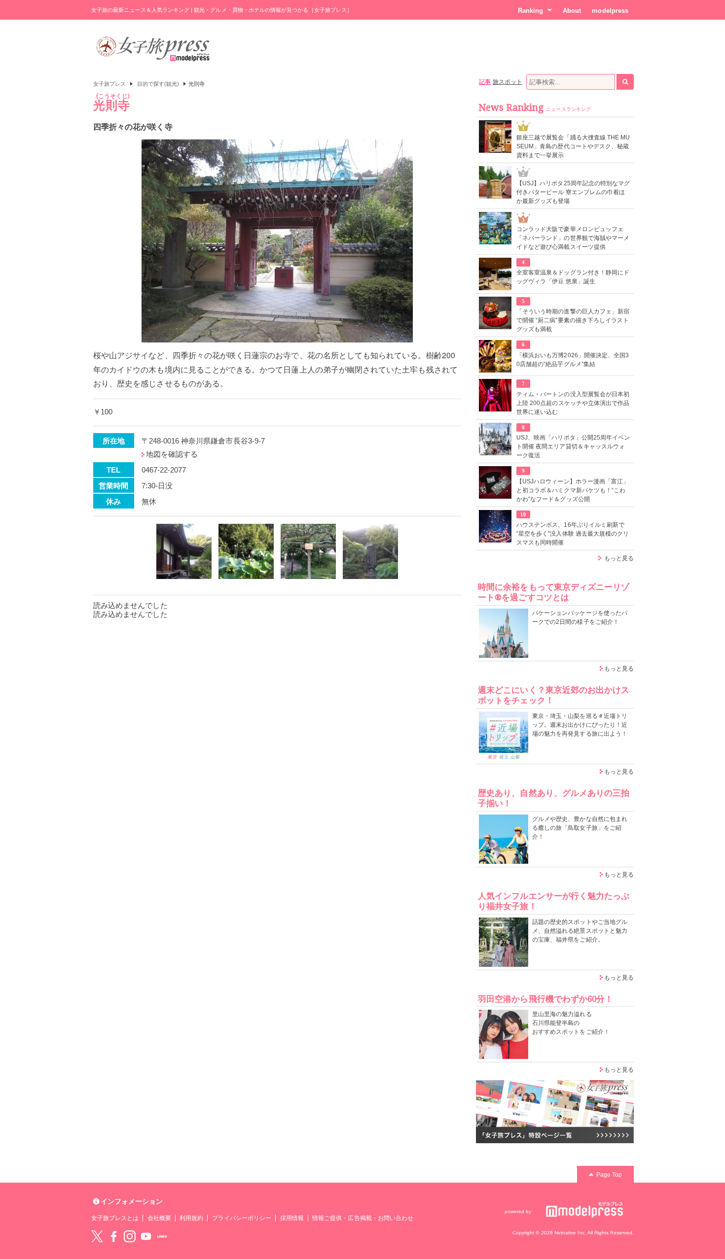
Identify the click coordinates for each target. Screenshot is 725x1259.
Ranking (530, 10)
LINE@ (162, 1236)
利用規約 (191, 1218)
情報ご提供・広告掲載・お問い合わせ (362, 1218)
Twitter (97, 1236)
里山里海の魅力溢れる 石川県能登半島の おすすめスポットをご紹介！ (571, 1023)
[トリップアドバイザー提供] (184, 551)
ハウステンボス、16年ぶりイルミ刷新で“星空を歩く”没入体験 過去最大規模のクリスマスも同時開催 (572, 533)
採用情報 (292, 1218)
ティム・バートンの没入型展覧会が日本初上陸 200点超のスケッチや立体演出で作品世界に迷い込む (572, 403)
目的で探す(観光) (158, 84)
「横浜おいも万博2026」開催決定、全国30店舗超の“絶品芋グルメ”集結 (572, 360)
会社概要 (159, 1218)
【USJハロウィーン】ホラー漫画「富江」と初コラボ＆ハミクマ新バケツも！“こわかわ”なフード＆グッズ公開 (572, 490)
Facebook (113, 1236)
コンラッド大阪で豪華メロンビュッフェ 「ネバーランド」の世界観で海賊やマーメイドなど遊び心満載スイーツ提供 (572, 238)
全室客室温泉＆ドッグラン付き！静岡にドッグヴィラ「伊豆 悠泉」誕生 (572, 277)
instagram (130, 1236)
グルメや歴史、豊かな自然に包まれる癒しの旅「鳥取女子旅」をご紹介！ (579, 828)
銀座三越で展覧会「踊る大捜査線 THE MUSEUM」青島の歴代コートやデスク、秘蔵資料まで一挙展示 (573, 146)
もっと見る (619, 558)
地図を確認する (172, 454)
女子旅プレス (109, 84)
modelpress (610, 10)
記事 (485, 81)
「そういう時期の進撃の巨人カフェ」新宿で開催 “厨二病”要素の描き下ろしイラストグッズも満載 (572, 320)
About (572, 10)
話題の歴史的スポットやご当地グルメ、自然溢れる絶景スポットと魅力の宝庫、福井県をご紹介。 (579, 931)
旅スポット (507, 81)
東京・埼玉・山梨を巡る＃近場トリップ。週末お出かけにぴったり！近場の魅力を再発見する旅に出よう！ (579, 725)
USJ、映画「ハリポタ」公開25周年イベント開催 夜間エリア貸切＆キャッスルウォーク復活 (573, 446)
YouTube (146, 1236)
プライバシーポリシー (242, 1218)
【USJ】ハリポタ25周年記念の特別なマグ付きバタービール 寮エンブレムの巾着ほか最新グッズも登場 (573, 192)
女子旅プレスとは (115, 1218)
